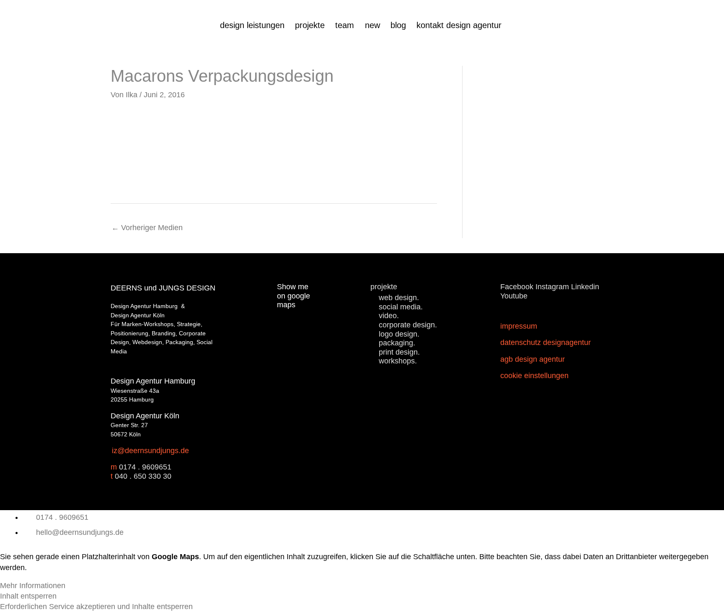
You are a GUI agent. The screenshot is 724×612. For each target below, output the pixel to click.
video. (389, 315)
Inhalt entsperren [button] (28, 596)
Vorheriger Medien (147, 227)
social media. (401, 307)
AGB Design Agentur (532, 359)
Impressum (518, 326)
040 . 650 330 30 (143, 476)
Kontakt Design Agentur (459, 25)
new (372, 25)
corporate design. (408, 325)
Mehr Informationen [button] (32, 585)
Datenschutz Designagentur (545, 342)
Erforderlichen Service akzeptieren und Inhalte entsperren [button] (96, 606)
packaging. (397, 343)
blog (398, 25)
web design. (399, 297)
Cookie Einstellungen (534, 375)
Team (344, 25)
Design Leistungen (252, 25)
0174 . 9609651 (145, 467)
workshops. (398, 361)
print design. (399, 352)
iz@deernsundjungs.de (150, 450)
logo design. (399, 334)
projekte (310, 25)
